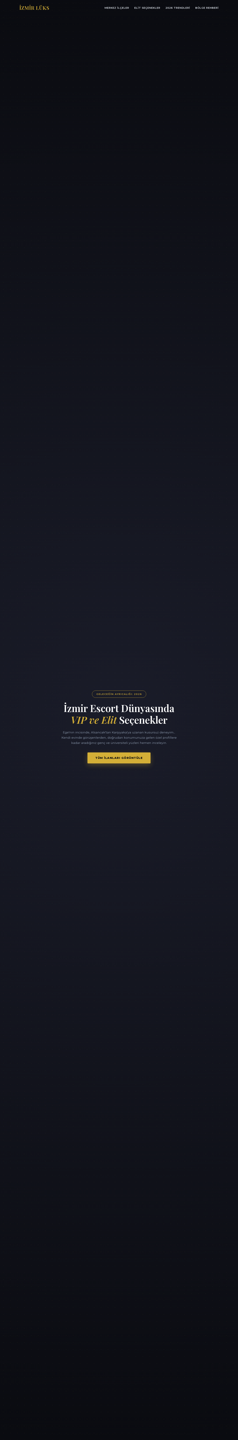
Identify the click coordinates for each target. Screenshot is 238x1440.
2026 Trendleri (178, 7)
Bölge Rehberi (207, 7)
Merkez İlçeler (117, 7)
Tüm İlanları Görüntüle (119, 758)
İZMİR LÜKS (34, 7)
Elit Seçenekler (147, 7)
